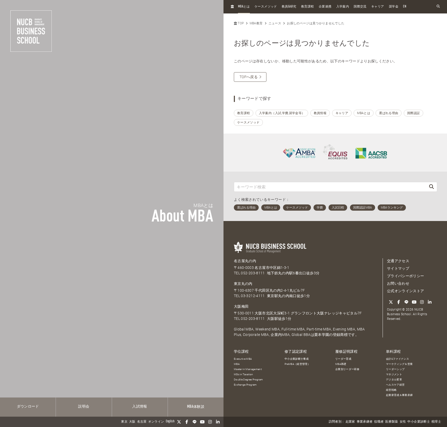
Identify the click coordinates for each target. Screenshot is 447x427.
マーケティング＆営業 (399, 364)
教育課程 (307, 6)
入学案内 (342, 6)
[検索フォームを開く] (438, 7)
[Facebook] (187, 422)
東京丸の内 (243, 284)
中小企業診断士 (418, 421)
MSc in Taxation (243, 374)
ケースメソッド (266, 6)
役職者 (379, 421)
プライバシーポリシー (405, 276)
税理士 (436, 421)
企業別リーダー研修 (347, 369)
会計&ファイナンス (397, 358)
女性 (403, 421)
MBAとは (363, 113)
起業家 (350, 421)
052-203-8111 (253, 273)
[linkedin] (218, 422)
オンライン (156, 421)
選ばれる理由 (388, 113)
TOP (240, 23)
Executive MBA (243, 358)
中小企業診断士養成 (297, 358)
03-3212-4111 (253, 296)
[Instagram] (210, 422)
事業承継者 (365, 421)
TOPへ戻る (249, 77)
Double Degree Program (248, 379)
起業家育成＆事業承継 (399, 395)
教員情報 (320, 113)
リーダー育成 (343, 358)
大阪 (132, 421)
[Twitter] (179, 422)
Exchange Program (245, 384)
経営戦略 (391, 389)
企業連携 (325, 6)
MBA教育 (256, 23)
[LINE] (194, 422)
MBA (237, 364)
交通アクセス (398, 261)
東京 (124, 421)
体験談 (195, 407)
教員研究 (289, 6)
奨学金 (393, 6)
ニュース (275, 23)
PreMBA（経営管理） (297, 364)
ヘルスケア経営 (395, 384)
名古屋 (142, 421)
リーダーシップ (395, 369)
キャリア (377, 6)
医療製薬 (391, 421)
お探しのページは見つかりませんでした (315, 23)
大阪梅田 (241, 306)
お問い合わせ (398, 283)
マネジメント (394, 374)
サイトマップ (398, 268)
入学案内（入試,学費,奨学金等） (282, 113)
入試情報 (139, 406)
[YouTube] (202, 422)
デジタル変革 (394, 379)
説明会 (83, 406)
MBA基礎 (340, 364)
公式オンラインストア (405, 291)
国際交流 (360, 6)
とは (244, 6)
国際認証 (413, 113)
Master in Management (248, 369)
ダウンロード (28, 406)
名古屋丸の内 (245, 261)
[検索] (431, 186)
